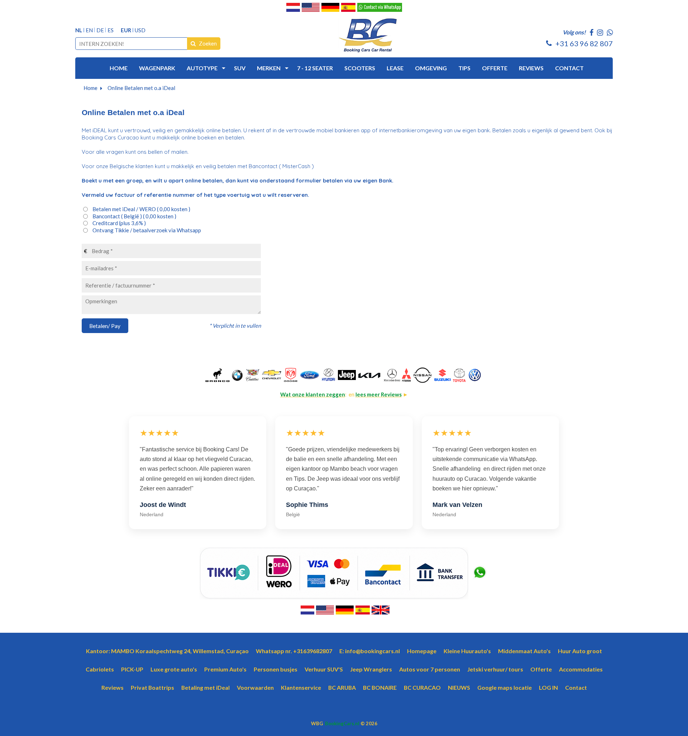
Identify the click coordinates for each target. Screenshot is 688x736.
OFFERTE (494, 68)
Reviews (112, 687)
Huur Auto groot (580, 650)
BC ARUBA (342, 687)
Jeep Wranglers (371, 669)
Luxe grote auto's (173, 669)
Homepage (421, 650)
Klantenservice (301, 687)
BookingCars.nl (342, 723)
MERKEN (269, 68)
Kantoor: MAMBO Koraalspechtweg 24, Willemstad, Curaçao (167, 650)
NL (78, 30)
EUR (126, 30)
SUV (239, 68)
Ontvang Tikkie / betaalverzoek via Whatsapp (146, 230)
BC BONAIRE (380, 687)
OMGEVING (431, 68)
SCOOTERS (359, 68)
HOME (119, 68)
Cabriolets (100, 669)
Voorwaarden (255, 687)
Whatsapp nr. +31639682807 (294, 650)
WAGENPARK (157, 68)
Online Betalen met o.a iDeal (141, 88)
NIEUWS (459, 687)
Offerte (541, 669)
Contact (576, 687)
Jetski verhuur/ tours (495, 669)
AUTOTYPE (202, 68)
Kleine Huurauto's (467, 650)
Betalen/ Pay (104, 325)
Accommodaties (581, 669)
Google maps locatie (504, 687)
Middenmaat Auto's (524, 650)
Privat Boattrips (152, 687)
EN (89, 30)
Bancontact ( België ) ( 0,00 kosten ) (134, 216)
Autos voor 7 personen (429, 669)
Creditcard (119, 223)
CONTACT (569, 68)
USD (140, 30)
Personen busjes (275, 669)
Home (90, 88)
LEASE (395, 68)
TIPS (464, 68)
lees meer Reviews (378, 394)
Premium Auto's (225, 669)
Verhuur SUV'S (324, 669)
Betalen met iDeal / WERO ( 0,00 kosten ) (141, 209)
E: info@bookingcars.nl (369, 650)
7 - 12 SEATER (315, 68)
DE (100, 30)
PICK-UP (132, 669)
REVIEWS (531, 68)
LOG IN (548, 687)
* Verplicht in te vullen (235, 325)
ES (111, 30)
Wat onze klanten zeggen (312, 394)
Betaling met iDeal (205, 687)
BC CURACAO (422, 687)
